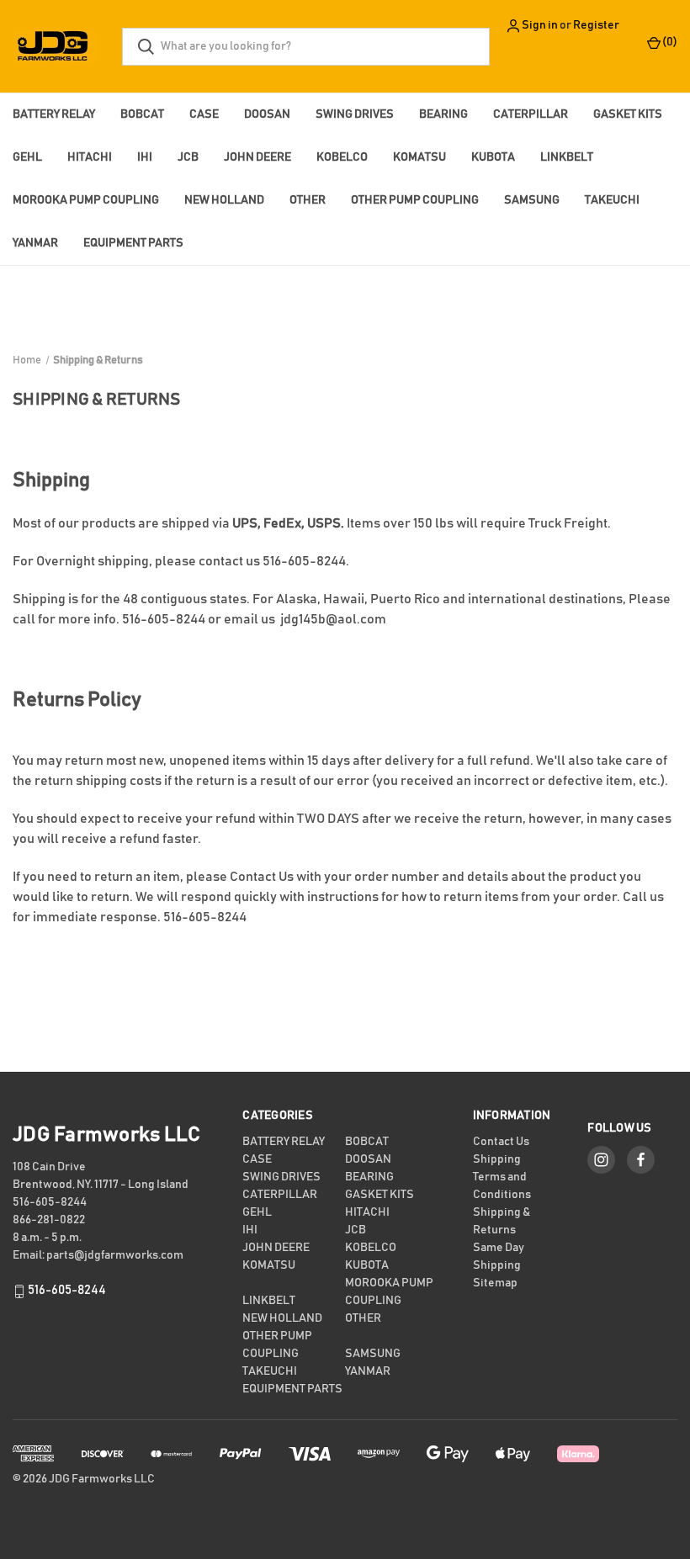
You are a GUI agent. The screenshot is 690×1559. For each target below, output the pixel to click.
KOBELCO (342, 157)
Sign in (540, 25)
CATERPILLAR (530, 114)
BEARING (443, 114)
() (669, 42)
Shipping (497, 1159)
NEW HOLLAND (224, 200)
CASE (204, 114)
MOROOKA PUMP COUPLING (86, 200)
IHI (144, 157)
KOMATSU (419, 157)
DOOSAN (267, 114)
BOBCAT (142, 114)
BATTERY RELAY (54, 114)
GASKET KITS (627, 114)
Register (596, 25)
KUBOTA (493, 157)
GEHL (27, 157)
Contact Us (262, 876)
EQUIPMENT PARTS (133, 243)
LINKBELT (566, 157)
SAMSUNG (532, 200)
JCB (188, 157)
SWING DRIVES (355, 114)
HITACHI (89, 157)
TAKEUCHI (612, 200)
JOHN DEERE (257, 157)
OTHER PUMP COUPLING (415, 200)
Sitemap (495, 1283)
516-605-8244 (67, 1290)
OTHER (307, 200)
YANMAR (35, 243)
